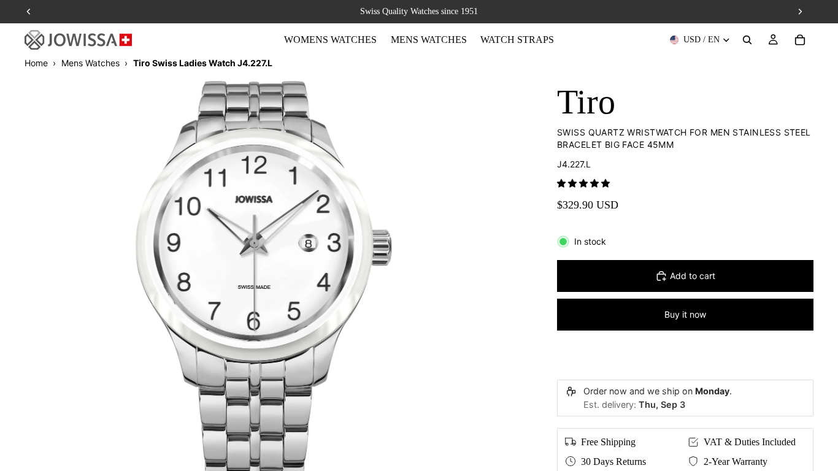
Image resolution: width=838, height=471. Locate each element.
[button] (583, 183)
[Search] (747, 39)
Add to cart (692, 275)
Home (36, 63)
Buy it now (685, 314)
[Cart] (799, 39)
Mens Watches (90, 63)
